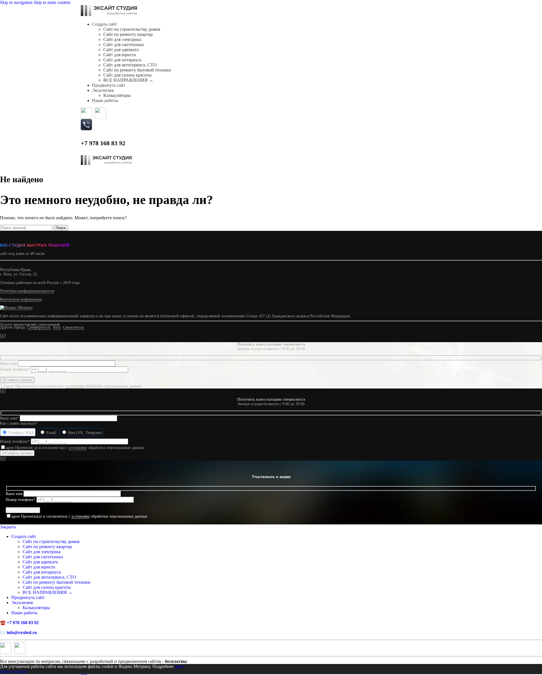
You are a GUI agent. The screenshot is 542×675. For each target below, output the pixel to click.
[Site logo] (109, 14)
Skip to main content (52, 2)
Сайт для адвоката (121, 49)
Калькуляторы (117, 95)
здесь (180, 666)
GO (3, 335)
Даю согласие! (14, 671)
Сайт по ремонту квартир (128, 34)
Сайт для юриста (119, 54)
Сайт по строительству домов (131, 29)
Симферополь (39, 327)
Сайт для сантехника (123, 44)
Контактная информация (21, 299)
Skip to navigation (17, 2)
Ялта (57, 327)
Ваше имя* (10, 418)
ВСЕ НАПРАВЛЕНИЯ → (128, 80)
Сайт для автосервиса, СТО (130, 64)
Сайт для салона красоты (127, 75)
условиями (75, 386)
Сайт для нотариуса (122, 59)
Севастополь (73, 327)
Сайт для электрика (122, 39)
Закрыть (8, 526)
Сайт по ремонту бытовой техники (137, 70)
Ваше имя (9, 363)
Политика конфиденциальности (27, 291)
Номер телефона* (15, 369)
